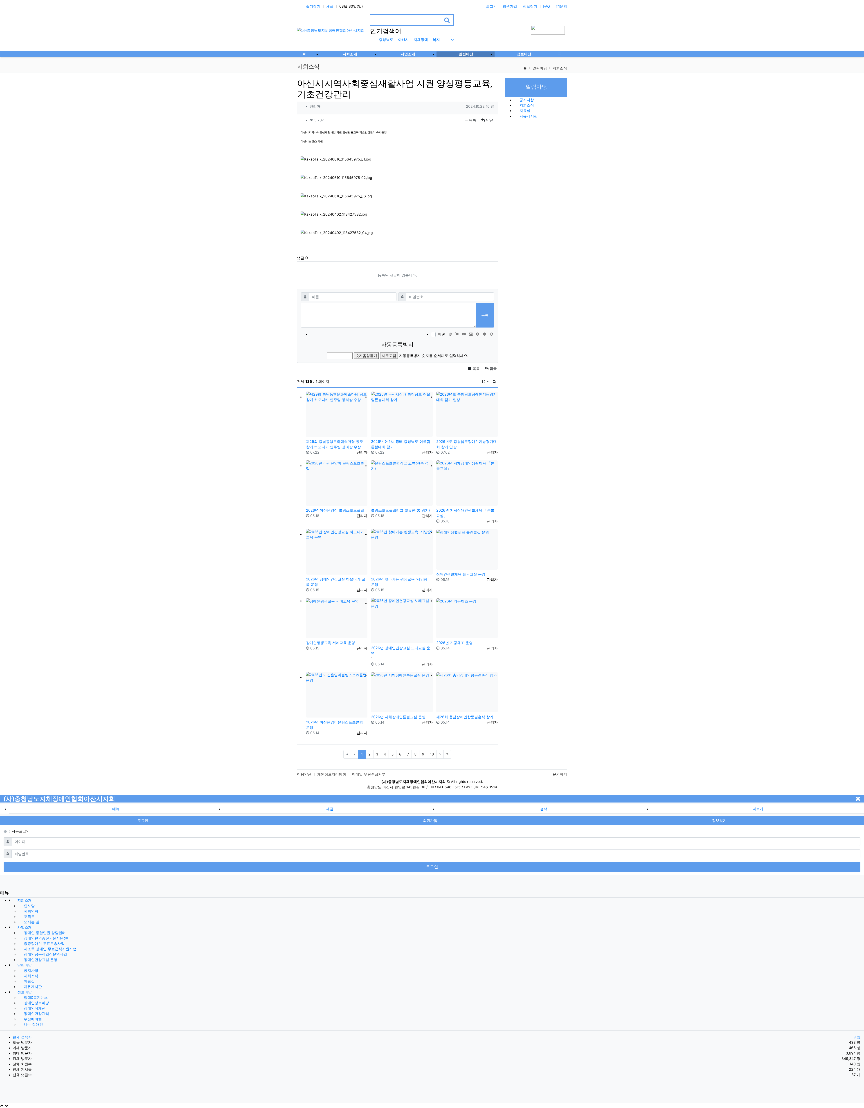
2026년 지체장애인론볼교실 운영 (398, 717)
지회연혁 (30, 911)
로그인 (491, 6)
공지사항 (526, 100)
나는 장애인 (33, 1024)
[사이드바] (560, 54)
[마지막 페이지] (447, 754)
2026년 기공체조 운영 (454, 642)
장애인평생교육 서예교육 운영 (330, 642)
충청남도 (386, 39)
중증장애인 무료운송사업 (44, 943)
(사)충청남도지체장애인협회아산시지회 (59, 799)
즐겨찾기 (313, 6)
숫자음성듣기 (366, 355)
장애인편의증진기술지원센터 (47, 938)
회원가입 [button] (430, 820)
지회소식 (560, 68)
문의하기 (560, 774)
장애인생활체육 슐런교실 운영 (460, 574)
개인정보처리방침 (331, 774)
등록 (484, 315)
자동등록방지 (397, 344)
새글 (329, 6)
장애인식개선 (34, 1008)
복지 (436, 39)
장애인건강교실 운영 (40, 959)
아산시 (403, 39)
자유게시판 (528, 116)
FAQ (546, 6)
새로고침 (389, 355)
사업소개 (24, 927)
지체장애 (421, 39)
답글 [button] (489, 120)
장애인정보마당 (36, 1003)
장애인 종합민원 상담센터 (44, 932)
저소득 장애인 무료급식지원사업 (49, 949)
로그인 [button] (142, 820)
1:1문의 (561, 6)
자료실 (524, 110)
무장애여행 (32, 1019)
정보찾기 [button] (719, 820)
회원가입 (510, 6)
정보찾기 (530, 6)
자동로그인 (21, 831)
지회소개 (24, 900)
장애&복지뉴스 (35, 997)
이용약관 (304, 774)
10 (432, 754)
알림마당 (540, 68)
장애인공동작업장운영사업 (45, 954)
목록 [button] (472, 120)
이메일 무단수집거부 (368, 774)
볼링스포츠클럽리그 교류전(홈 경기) (400, 510)
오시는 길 (31, 922)
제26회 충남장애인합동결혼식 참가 (464, 717)
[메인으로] (304, 54)
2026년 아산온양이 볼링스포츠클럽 (335, 510)
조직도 (29, 916)
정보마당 (24, 992)
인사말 (29, 905)
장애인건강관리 (36, 1013)
